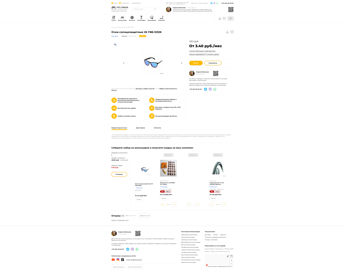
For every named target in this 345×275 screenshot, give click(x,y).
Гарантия (223, 235)
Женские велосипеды (188, 262)
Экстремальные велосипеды (190, 260)
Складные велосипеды (188, 252)
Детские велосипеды (188, 245)
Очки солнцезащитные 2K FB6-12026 (144, 184)
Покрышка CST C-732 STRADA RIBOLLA (217, 183)
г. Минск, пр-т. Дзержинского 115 (178, 2)
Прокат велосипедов (135, 267)
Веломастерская (118, 267)
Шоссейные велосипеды (189, 255)
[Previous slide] (162, 204)
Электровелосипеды (188, 257)
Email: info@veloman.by (134, 259)
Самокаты (161, 20)
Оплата (215, 235)
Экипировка (152, 20)
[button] (123, 63)
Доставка (208, 235)
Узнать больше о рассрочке (202, 51)
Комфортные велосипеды (189, 247)
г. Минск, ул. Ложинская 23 (176, 4)
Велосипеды (122, 20)
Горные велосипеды (188, 237)
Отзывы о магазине (211, 240)
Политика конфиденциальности (215, 237)
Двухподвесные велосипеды (190, 242)
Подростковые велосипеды (190, 250)
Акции (116, 3)
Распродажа (125, 3)
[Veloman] (119, 7)
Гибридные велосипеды (189, 235)
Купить (195, 63)
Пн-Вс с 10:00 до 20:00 (200, 3)
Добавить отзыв (145, 215)
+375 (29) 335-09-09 (227, 3)
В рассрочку (213, 63)
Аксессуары (141, 20)
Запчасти (132, 20)
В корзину (119, 174)
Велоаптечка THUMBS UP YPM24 (167, 183)
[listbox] (168, 155)
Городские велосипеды (189, 240)
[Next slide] (173, 204)
